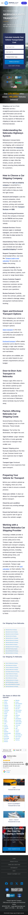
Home (4, 11)
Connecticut (6, 710)
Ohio (16, 713)
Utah (16, 728)
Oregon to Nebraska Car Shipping (12, 673)
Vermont (17, 730)
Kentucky (6, 726)
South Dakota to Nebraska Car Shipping (12, 671)
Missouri (6, 739)
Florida (5, 713)
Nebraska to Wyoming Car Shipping (12, 640)
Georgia (5, 715)
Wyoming (17, 739)
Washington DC (18, 735)
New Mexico (17, 707)
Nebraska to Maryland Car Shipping (12, 642)
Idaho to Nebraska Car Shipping (11, 665)
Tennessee (17, 725)
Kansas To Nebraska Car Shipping (12, 663)
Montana (6, 741)
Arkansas (6, 705)
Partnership (14, 867)
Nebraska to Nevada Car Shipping (11, 644)
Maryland (6, 731)
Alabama (6, 700)
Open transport (8, 330)
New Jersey (17, 705)
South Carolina (18, 721)
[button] (1, 764)
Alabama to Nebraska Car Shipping (12, 669)
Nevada (17, 702)
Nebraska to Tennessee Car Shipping (12, 646)
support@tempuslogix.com (18, 906)
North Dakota (18, 711)
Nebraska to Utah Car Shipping (11, 636)
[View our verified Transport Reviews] (14, 86)
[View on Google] (4, 756)
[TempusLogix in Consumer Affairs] (7, 889)
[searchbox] (14, 47)
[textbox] (14, 57)
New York (17, 708)
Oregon (17, 716)
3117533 (12, 908)
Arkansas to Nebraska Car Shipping (12, 667)
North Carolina (18, 710)
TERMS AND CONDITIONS (14, 864)
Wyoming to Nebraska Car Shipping (12, 686)
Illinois (5, 720)
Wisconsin (17, 738)
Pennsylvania (18, 718)
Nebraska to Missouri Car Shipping (12, 638)
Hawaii (5, 716)
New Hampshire (18, 703)
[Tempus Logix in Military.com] (16, 889)
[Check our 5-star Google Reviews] (10, 77)
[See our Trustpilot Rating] (18, 82)
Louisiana (6, 728)
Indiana (5, 721)
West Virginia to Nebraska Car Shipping (13, 684)
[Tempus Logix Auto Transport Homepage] (11, 3)
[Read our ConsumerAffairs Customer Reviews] (10, 82)
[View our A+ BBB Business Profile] (18, 77)
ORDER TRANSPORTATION (14, 849)
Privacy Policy (14, 861)
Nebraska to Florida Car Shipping (11, 648)
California (6, 707)
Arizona (5, 703)
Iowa (5, 723)
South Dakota (18, 723)
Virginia (17, 731)
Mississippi (6, 738)
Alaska (5, 702)
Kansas (5, 725)
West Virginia (18, 736)
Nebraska (17, 700)
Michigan (6, 735)
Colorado (6, 708)
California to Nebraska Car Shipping (12, 680)
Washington (18, 733)
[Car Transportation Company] (6, 884)
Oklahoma (17, 715)
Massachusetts (7, 733)
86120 (21, 908)
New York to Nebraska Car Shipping (12, 682)
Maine (5, 730)
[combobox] (14, 47)
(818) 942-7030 (6, 906)
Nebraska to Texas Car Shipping (11, 629)
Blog (14, 870)
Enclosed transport (9, 341)
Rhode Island (18, 720)
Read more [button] (6, 768)
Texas (16, 726)
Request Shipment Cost (14, 874)
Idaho (5, 718)
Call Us (24, 3)
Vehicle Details (14, 61)
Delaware (6, 711)
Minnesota (6, 736)
